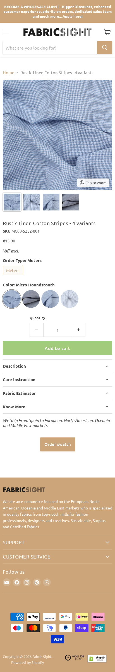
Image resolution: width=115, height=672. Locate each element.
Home (8, 72)
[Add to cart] (57, 444)
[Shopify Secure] (97, 660)
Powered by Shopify (27, 662)
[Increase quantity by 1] (79, 330)
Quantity (37, 318)
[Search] (104, 47)
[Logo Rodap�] (75, 660)
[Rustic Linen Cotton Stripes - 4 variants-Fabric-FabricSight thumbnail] (12, 202)
